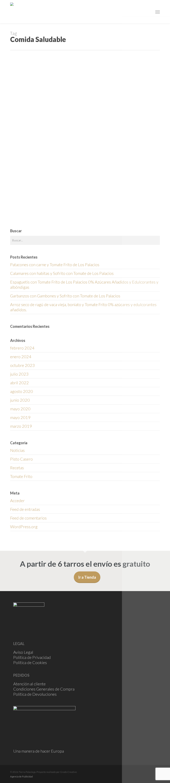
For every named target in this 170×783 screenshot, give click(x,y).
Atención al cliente (29, 683)
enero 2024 (20, 356)
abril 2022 (19, 382)
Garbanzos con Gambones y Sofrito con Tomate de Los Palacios (65, 295)
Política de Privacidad (32, 657)
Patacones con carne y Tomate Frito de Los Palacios (54, 264)
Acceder (17, 500)
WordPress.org (24, 526)
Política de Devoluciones (35, 694)
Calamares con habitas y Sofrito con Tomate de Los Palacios (62, 273)
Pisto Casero (21, 458)
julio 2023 (19, 373)
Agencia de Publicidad (21, 776)
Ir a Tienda (87, 577)
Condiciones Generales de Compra (43, 688)
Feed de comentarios (28, 517)
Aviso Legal (23, 652)
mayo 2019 (20, 417)
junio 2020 (20, 399)
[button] (157, 12)
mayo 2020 (20, 408)
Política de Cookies (30, 662)
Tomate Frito (21, 476)
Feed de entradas (25, 509)
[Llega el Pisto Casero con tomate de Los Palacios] (35, 151)
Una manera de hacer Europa (38, 750)
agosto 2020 (21, 391)
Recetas (75, 87)
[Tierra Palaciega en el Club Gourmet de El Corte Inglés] (35, 210)
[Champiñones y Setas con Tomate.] (35, 97)
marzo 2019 (21, 426)
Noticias (75, 139)
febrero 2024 (22, 347)
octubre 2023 (22, 365)
